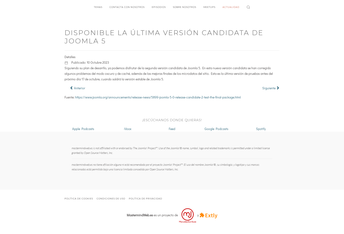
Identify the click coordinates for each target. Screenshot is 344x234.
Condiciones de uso (111, 198)
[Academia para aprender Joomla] (188, 215)
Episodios (159, 7)
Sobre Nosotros (184, 7)
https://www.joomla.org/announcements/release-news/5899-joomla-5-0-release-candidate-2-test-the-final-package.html (158, 97)
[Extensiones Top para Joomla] (208, 215)
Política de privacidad (145, 198)
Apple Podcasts (83, 129)
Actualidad (231, 7)
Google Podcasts (216, 129)
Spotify (261, 129)
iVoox (127, 129)
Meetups (209, 7)
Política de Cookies (78, 198)
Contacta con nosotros (127, 7)
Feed (172, 129)
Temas (98, 7)
